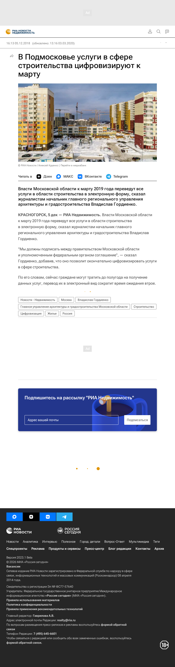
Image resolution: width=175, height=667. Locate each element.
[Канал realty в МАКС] (14, 517)
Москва (66, 300)
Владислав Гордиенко (93, 300)
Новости (12, 542)
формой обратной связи (23, 642)
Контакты (143, 549)
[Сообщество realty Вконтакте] (48, 517)
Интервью (49, 542)
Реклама (37, 549)
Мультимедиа (139, 542)
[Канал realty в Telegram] (64, 517)
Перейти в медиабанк (73, 165)
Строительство (144, 306)
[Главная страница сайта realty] (27, 32)
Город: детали (90, 542)
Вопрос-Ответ (114, 542)
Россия (67, 313)
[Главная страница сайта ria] (7, 32)
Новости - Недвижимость (37, 300)
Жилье (52, 313)
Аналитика (30, 542)
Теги (156, 542)
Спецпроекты (16, 549)
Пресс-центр (94, 549)
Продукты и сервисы (64, 549)
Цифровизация (31, 313)
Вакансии (13, 566)
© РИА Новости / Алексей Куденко (38, 165)
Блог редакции (119, 549)
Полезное (68, 542)
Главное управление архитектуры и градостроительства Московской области (74, 306)
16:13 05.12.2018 (18, 43)
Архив (159, 549)
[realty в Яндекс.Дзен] (31, 517)
